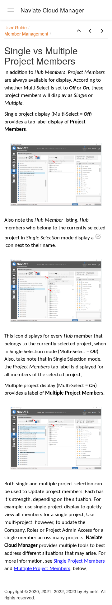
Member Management (26, 34)
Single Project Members (79, 561)
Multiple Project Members (42, 568)
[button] (79, 31)
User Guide (15, 27)
